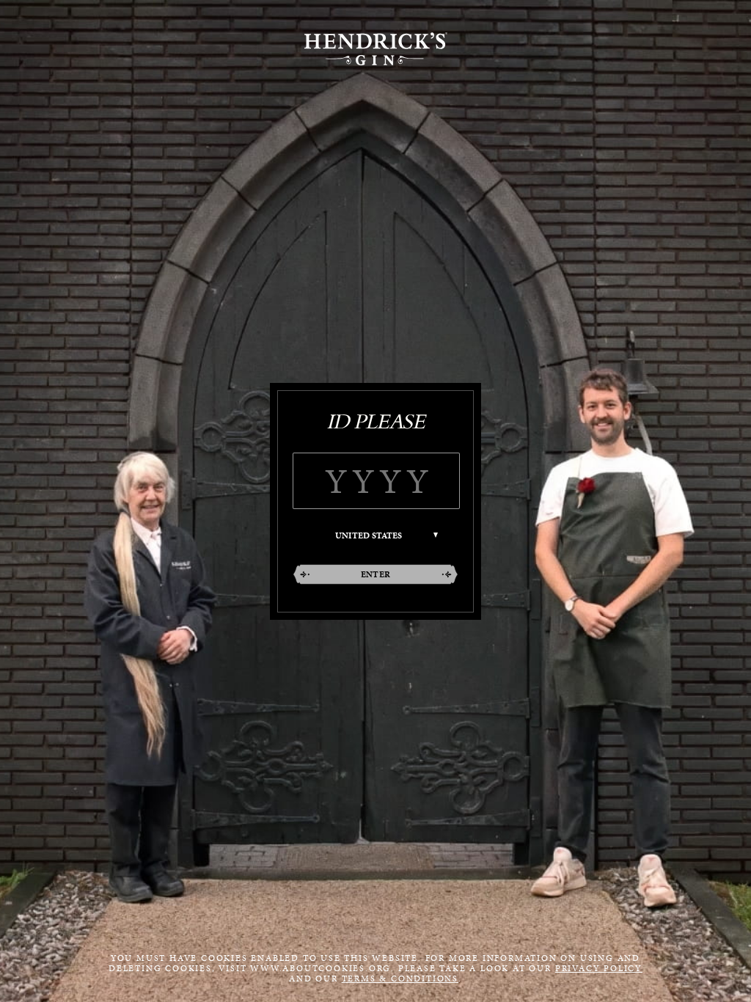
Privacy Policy (598, 968)
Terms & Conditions (400, 978)
